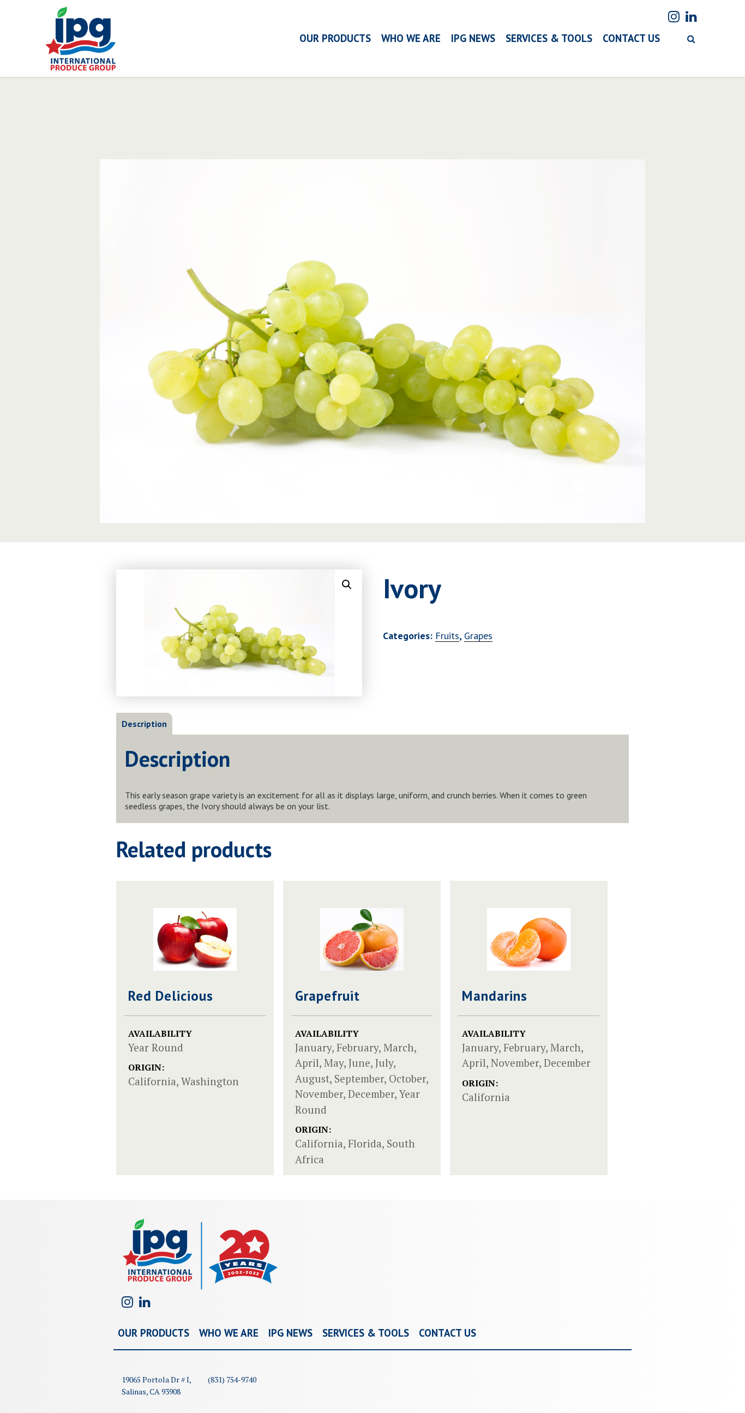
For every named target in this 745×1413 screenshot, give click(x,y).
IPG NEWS (473, 38)
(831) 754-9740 (232, 1379)
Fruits (447, 635)
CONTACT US (631, 38)
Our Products (153, 1332)
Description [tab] (144, 723)
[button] (347, 584)
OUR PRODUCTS (335, 38)
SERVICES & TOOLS (549, 38)
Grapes (478, 635)
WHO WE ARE (411, 38)
